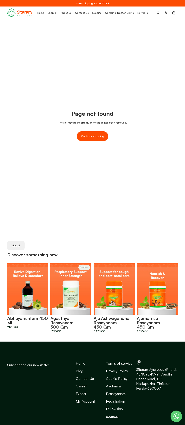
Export (81, 393)
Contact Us (85, 378)
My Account (85, 401)
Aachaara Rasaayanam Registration (116, 394)
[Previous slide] (10, 289)
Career (81, 386)
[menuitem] (40, 13)
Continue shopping (92, 136)
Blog (79, 371)
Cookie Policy (117, 378)
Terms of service (119, 363)
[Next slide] (45, 289)
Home (80, 363)
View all (16, 245)
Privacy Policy (117, 371)
